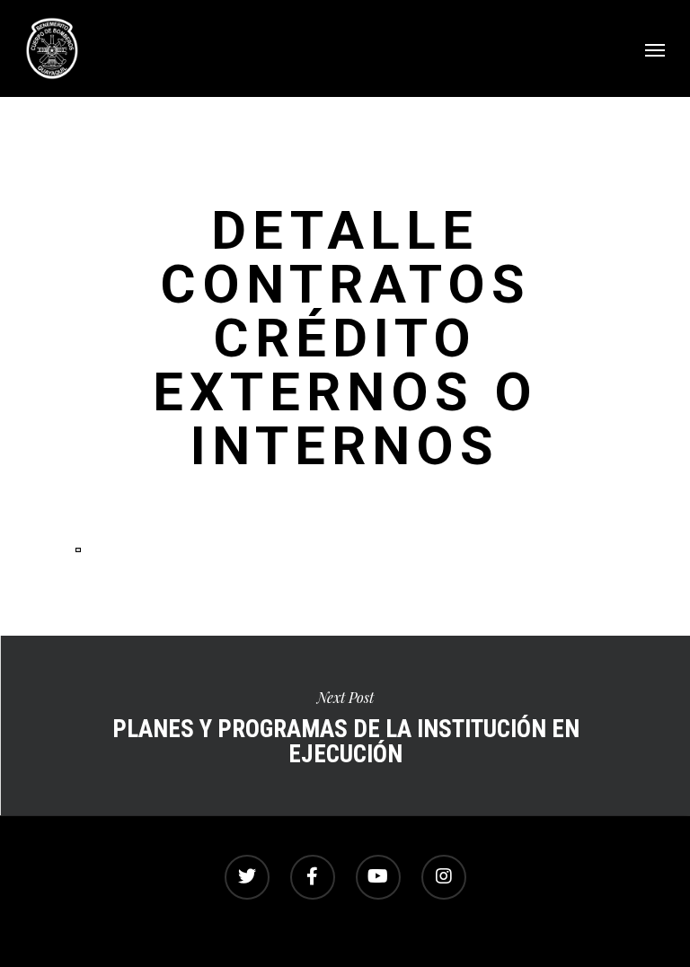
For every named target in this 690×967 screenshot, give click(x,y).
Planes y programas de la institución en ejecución (345, 725)
